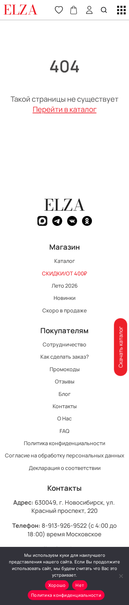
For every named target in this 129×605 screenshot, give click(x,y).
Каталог (64, 261)
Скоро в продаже (64, 310)
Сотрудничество (64, 344)
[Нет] (120, 576)
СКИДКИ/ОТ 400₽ (64, 273)
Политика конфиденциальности (64, 443)
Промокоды (65, 369)
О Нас (64, 418)
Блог (65, 393)
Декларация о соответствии (65, 467)
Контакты (65, 405)
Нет (79, 585)
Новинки (64, 298)
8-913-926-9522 (64, 525)
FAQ (64, 430)
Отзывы (64, 381)
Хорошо (57, 585)
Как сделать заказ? (64, 356)
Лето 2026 (65, 285)
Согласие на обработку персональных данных (64, 455)
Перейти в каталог (65, 109)
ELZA (64, 205)
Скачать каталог (120, 347)
